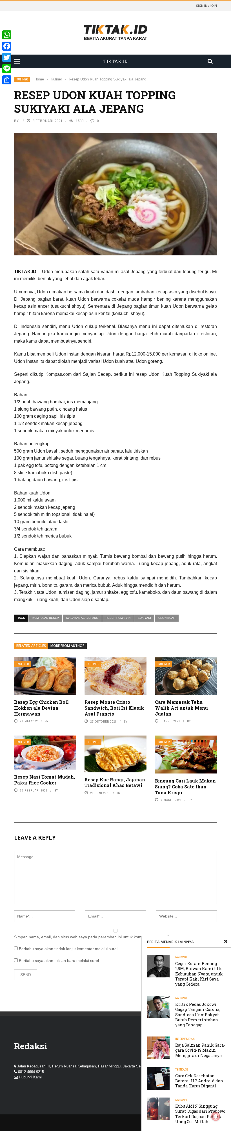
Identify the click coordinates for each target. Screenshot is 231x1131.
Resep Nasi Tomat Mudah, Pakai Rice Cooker (44, 780)
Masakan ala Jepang (82, 617)
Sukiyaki (144, 617)
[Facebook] (6, 46)
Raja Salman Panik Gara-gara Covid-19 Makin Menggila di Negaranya (200, 1050)
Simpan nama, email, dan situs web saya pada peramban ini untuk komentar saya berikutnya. (97, 937)
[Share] (6, 80)
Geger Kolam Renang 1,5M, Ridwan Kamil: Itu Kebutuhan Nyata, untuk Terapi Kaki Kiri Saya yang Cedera (199, 974)
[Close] (225, 941)
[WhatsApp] (6, 35)
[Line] (6, 68)
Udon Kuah (166, 617)
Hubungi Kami (30, 1077)
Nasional (181, 957)
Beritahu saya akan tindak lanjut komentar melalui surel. (69, 948)
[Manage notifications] (215, 1116)
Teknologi (182, 1069)
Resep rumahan (118, 617)
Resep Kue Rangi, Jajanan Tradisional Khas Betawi (115, 782)
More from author (67, 645)
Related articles (31, 645)
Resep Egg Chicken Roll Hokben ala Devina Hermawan (41, 708)
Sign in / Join (206, 5)
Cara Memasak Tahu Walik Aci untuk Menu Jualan (181, 708)
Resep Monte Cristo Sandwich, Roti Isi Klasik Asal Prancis (114, 708)
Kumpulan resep (45, 617)
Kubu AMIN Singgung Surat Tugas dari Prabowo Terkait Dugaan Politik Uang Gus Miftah (200, 1113)
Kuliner (22, 79)
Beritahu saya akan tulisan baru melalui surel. (59, 960)
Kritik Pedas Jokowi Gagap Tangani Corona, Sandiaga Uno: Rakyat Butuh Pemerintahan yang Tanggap (197, 1014)
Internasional (185, 1039)
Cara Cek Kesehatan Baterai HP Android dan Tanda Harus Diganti (199, 1081)
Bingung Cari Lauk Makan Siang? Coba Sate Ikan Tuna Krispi (185, 786)
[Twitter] (6, 57)
